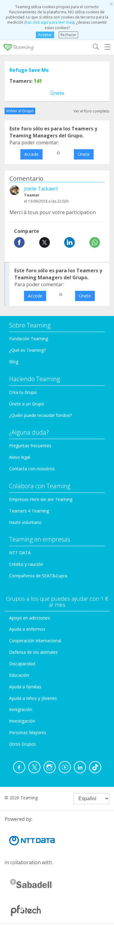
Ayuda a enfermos (27, 629)
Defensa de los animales (33, 652)
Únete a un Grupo (26, 404)
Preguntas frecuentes (30, 445)
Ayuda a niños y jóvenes (33, 698)
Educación (19, 675)
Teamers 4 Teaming (29, 511)
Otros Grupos (22, 744)
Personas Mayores (27, 732)
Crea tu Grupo (23, 392)
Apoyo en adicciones (29, 618)
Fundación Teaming (28, 338)
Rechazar (68, 34)
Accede (31, 154)
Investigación (22, 721)
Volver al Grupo (19, 110)
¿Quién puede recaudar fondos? (40, 415)
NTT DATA (20, 553)
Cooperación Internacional (35, 640)
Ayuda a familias (25, 687)
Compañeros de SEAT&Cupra (38, 576)
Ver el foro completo (91, 111)
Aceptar (45, 34)
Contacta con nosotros (32, 469)
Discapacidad (22, 663)
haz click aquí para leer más (49, 22)
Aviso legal (19, 457)
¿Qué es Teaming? (27, 350)
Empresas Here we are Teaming (40, 499)
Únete (57, 93)
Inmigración (20, 709)
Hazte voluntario (25, 522)
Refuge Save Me (29, 70)
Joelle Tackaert (41, 188)
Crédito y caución (26, 564)
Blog (13, 361)
